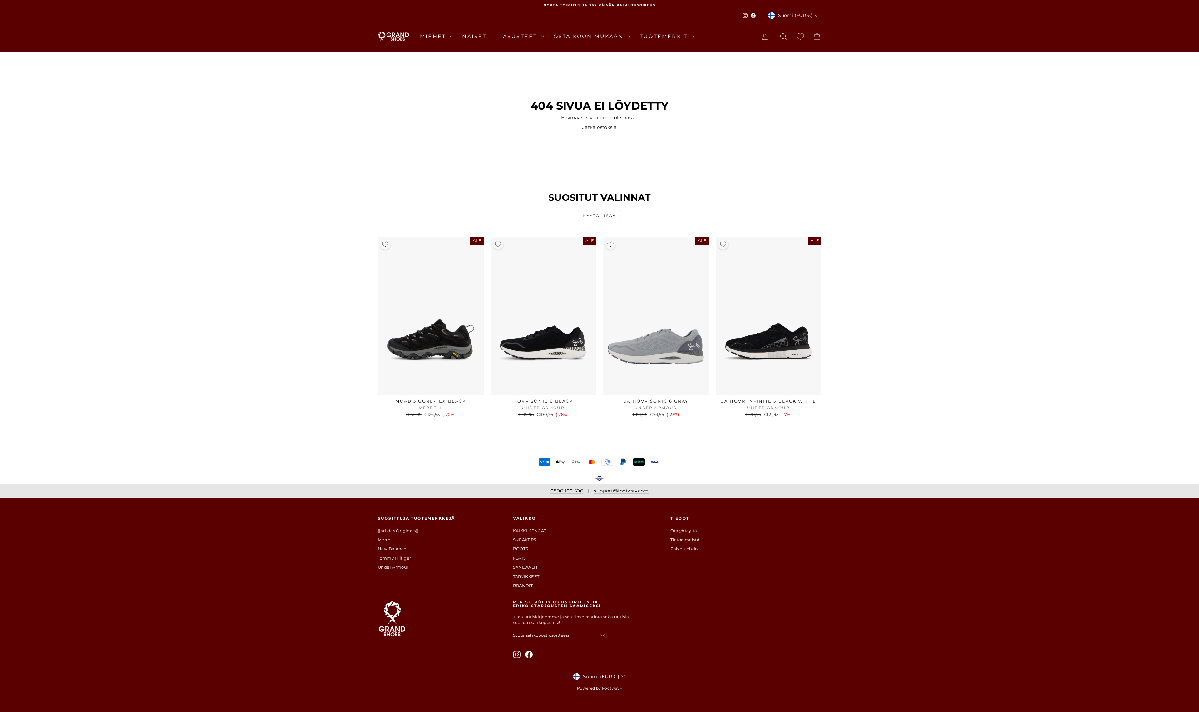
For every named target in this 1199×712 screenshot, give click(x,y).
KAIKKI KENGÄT (529, 530)
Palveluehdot (684, 548)
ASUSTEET (521, 36)
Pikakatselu (430, 388)
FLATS (519, 558)
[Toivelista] (800, 36)
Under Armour (393, 567)
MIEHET (434, 36)
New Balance (392, 548)
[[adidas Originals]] (398, 530)
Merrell (385, 539)
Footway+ (612, 688)
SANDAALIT (525, 567)
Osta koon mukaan (590, 36)
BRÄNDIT (523, 585)
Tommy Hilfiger (394, 558)
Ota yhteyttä (683, 530)
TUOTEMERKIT (665, 36)
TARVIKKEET (526, 576)
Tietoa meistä (684, 539)
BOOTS (520, 548)
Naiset (475, 36)
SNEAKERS (524, 539)
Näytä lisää (599, 215)
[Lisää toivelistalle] (385, 244)
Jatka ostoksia (599, 127)
